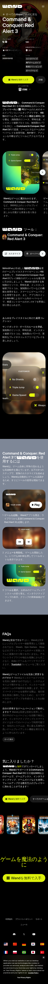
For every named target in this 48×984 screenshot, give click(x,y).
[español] (42, 944)
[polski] (15, 952)
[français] (6, 952)
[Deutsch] (24, 944)
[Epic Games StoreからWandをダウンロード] (24, 89)
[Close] (43, 957)
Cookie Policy (33, 973)
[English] (6, 944)
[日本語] (33, 952)
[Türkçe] (42, 952)
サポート (39, 919)
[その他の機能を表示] (43, 172)
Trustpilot (16, 664)
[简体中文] (15, 944)
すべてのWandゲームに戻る (21, 14)
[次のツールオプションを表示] (43, 254)
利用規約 (9, 919)
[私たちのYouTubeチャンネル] (33, 934)
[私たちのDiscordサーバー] (14, 934)
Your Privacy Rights (24, 977)
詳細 (41, 80)
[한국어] (33, 944)
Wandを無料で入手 (19, 80)
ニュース (24, 925)
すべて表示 (8, 739)
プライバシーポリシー (24, 919)
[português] (24, 952)
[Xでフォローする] (24, 934)
